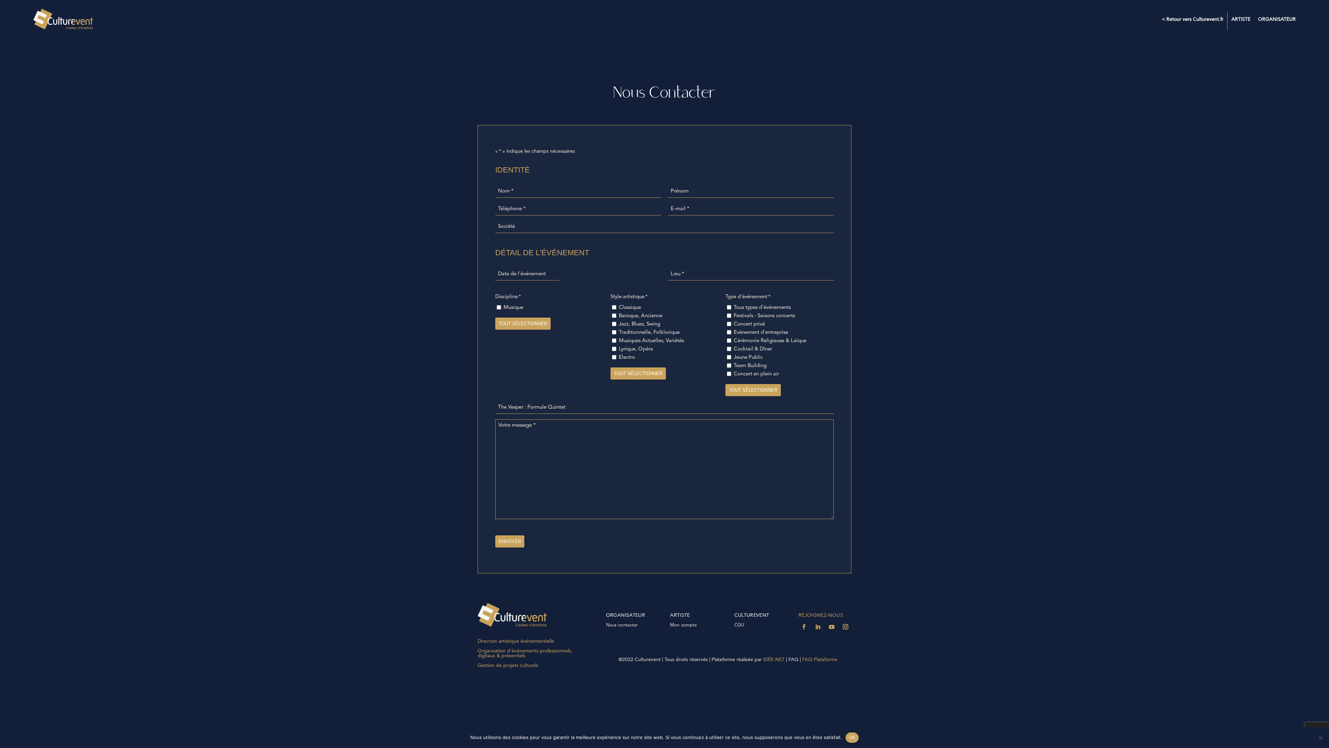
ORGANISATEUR (1277, 19)
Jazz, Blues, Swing (639, 324)
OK (852, 737)
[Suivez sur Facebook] (804, 626)
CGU (739, 625)
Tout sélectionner (523, 323)
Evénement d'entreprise (761, 332)
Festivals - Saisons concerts (764, 316)
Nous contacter (622, 625)
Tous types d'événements (762, 307)
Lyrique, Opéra (636, 349)
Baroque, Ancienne (640, 316)
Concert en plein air (756, 374)
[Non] (1320, 737)
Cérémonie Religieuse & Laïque (770, 341)
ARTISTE (1240, 19)
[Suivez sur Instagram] (845, 626)
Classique (630, 307)
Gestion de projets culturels (508, 665)
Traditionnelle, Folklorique (649, 332)
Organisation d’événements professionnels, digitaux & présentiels (525, 653)
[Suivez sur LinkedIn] (817, 626)
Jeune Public (748, 357)
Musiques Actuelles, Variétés (651, 341)
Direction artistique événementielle (516, 641)
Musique (513, 307)
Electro (627, 357)
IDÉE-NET (775, 659)
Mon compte (683, 625)
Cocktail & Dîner (753, 349)
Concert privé (749, 324)
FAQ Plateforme (820, 659)
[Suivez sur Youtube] (831, 626)
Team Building (750, 365)
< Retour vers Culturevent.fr (1192, 19)
